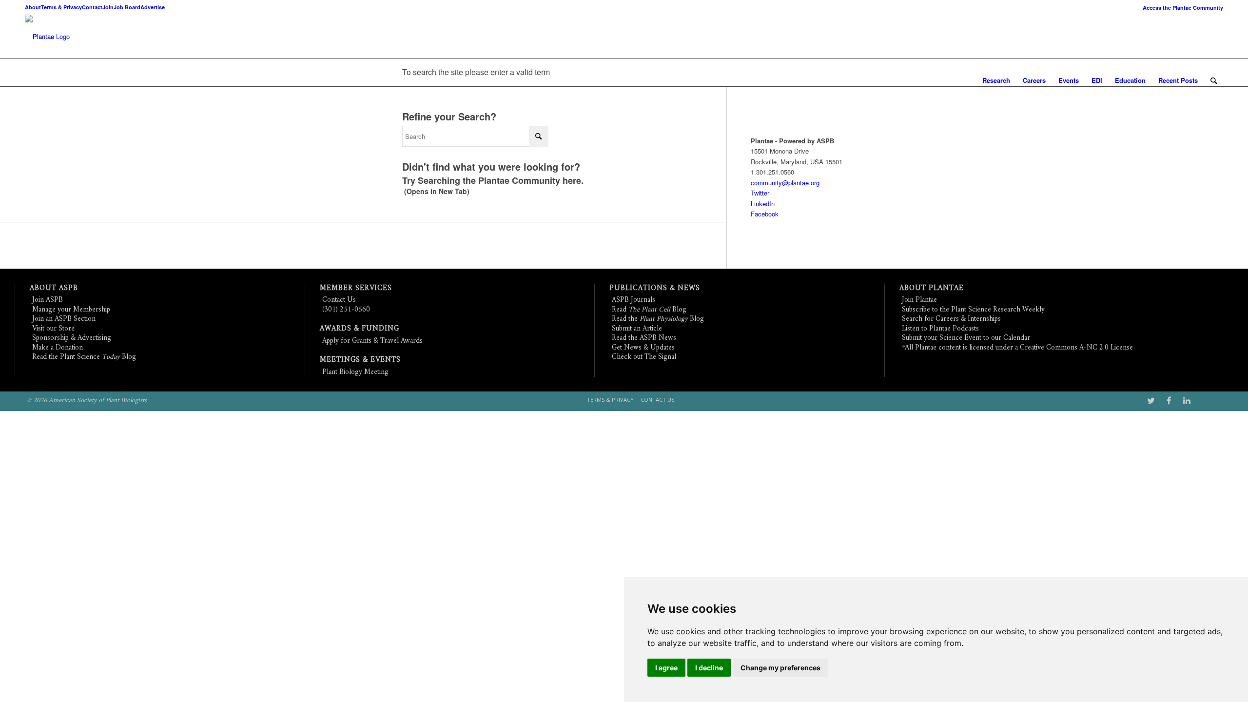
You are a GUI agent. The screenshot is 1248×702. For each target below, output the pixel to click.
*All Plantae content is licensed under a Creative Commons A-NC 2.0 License (1017, 347)
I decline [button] (709, 667)
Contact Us (339, 300)
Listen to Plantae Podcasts (940, 328)
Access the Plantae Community (1183, 7)
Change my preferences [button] (780, 667)
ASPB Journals (633, 300)
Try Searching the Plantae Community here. (493, 180)
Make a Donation (57, 347)
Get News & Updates (643, 347)
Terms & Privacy (61, 7)
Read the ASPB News (644, 338)
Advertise (152, 7)
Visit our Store (53, 328)
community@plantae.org (785, 182)
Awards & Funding (359, 328)
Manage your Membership (71, 309)
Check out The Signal (644, 357)
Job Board (127, 7)
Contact (92, 7)
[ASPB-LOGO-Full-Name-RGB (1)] (39, 36)
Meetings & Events (360, 360)
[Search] (1213, 80)
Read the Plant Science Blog (84, 357)
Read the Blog (658, 319)
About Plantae (931, 288)
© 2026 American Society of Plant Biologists (87, 400)
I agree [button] (666, 667)
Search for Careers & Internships (951, 319)
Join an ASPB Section (64, 319)
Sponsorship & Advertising (71, 338)
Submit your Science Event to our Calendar (966, 338)
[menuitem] (1180, 7)
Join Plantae (919, 300)
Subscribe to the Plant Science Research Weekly (973, 309)
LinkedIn (763, 203)
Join (108, 7)
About (33, 7)
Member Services (356, 288)
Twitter (760, 192)
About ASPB (54, 288)
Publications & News (654, 288)
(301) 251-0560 (346, 309)
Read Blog (649, 309)
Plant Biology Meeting (355, 372)
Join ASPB (47, 300)
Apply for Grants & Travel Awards (372, 341)
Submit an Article (637, 328)
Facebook (765, 213)
